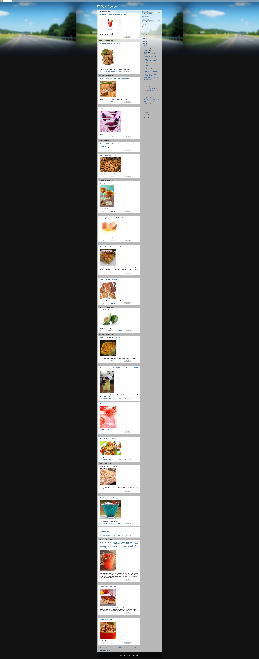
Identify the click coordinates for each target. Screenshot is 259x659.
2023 (144, 32)
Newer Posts (103, 647)
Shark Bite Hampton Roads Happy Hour (110, 498)
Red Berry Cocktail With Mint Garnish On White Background (116, 14)
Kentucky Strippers (146, 18)
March (145, 114)
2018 (144, 41)
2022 (144, 34)
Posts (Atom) (108, 650)
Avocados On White (105, 310)
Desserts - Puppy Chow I (106, 619)
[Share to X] (127, 37)
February (146, 116)
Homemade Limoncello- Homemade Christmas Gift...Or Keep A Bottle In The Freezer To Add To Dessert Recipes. (119, 368)
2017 (144, 43)
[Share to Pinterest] (130, 37)
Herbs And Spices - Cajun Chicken (109, 586)
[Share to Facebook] (129, 37)
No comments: (119, 36)
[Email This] (125, 37)
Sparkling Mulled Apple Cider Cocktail (110, 183)
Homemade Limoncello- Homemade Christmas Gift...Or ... (151, 84)
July (145, 107)
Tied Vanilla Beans (105, 529)
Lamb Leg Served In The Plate (108, 438)
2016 (144, 45)
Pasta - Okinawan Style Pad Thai (108, 466)
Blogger (137, 655)
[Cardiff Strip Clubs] (104, 531)
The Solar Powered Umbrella (148, 13)
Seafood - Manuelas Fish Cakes (108, 279)
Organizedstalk (145, 11)
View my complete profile (147, 28)
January (146, 117)
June (145, 108)
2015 (144, 47)
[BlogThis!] (126, 37)
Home (119, 647)
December (146, 48)
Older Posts (135, 647)
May (145, 110)
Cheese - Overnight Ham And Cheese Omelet (112, 246)
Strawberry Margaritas (105, 404)
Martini (101, 108)
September (146, 103)
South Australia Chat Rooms (148, 19)
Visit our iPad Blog (145, 14)
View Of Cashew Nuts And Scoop (109, 155)
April (145, 112)
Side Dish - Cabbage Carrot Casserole (110, 337)
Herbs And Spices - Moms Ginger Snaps (110, 143)
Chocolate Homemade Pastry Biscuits (110, 43)
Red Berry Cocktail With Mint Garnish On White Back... (150, 54)
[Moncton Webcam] (104, 146)
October (146, 52)
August (145, 105)
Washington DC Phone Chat (148, 21)
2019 (144, 40)
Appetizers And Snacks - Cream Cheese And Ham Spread (115, 78)
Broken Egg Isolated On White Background (111, 218)
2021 (144, 36)
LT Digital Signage (107, 6)
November (146, 50)
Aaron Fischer (146, 26)
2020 (144, 38)
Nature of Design (145, 16)
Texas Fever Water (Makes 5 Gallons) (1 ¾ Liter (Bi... (150, 97)
